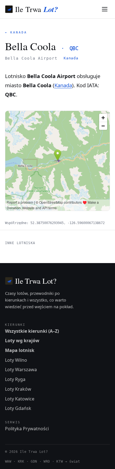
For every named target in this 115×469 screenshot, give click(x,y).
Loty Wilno (16, 360)
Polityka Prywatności (27, 429)
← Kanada (16, 32)
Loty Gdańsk (18, 408)
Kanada (71, 58)
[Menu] (104, 9)
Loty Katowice (19, 399)
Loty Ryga (15, 379)
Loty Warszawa (21, 369)
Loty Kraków (18, 389)
